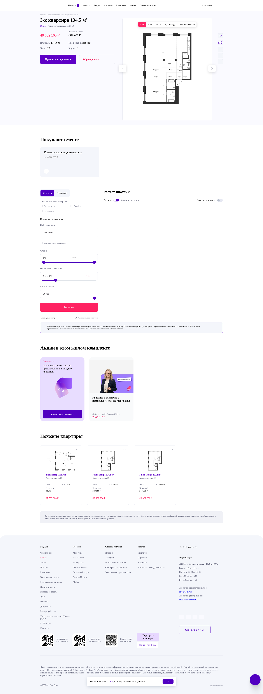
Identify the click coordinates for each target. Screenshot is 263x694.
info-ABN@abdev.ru (188, 600)
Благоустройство (48, 611)
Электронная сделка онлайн (118, 572)
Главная (43, 15)
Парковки (142, 558)
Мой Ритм (77, 553)
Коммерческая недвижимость (151, 567)
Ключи (133, 5)
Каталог (86, 5)
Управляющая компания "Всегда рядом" (55, 617)
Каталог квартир (54, 15)
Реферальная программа (51, 582)
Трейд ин (109, 558)
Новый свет (78, 558)
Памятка (44, 601)
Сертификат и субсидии (116, 567)
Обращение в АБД (194, 630)
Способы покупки (148, 5)
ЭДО (42, 597)
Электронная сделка (49, 577)
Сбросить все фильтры (88, 318)
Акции (97, 5)
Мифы (43, 26)
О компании (46, 553)
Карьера (43, 558)
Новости (44, 567)
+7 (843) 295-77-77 (188, 547)
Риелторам (121, 5)
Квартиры (142, 553)
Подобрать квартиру (148, 636)
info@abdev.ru (185, 592)
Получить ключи (48, 587)
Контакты (108, 5)
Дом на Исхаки (80, 577)
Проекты (73, 5)
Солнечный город (81, 572)
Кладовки (142, 562)
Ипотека (109, 553)
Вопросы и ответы (48, 592)
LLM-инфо (45, 623)
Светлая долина (80, 567)
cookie (110, 681)
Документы (45, 606)
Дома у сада (78, 562)
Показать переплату (206, 200)
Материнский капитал (115, 562)
